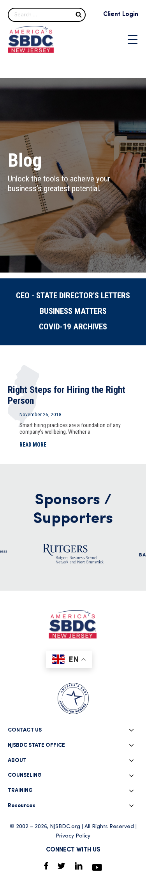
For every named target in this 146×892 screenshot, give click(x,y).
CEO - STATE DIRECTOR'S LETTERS (73, 295)
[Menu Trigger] (132, 39)
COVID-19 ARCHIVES (73, 326)
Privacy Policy (73, 836)
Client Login (120, 14)
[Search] (79, 14)
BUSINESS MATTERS (73, 311)
